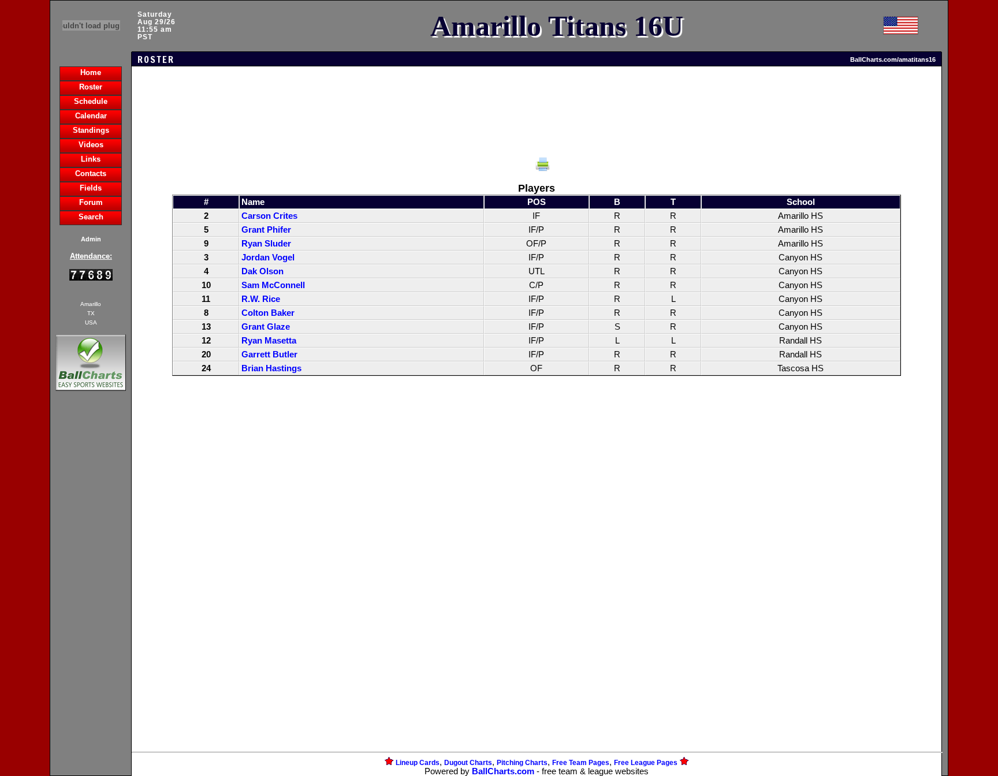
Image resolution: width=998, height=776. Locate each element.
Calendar (91, 115)
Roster (90, 87)
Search (91, 216)
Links (90, 159)
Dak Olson (262, 271)
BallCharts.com (503, 771)
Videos (91, 144)
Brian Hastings (271, 368)
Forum (91, 202)
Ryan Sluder (266, 243)
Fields (91, 188)
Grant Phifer (266, 229)
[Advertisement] (90, 592)
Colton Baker (268, 313)
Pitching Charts (522, 763)
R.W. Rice (260, 299)
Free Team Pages (580, 763)
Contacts (90, 173)
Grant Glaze (265, 326)
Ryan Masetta (268, 340)
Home (90, 72)
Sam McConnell (273, 285)
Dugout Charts (468, 763)
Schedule (90, 101)
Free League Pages (645, 763)
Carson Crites (269, 216)
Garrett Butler (269, 354)
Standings (91, 130)
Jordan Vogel (268, 257)
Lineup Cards (418, 763)
